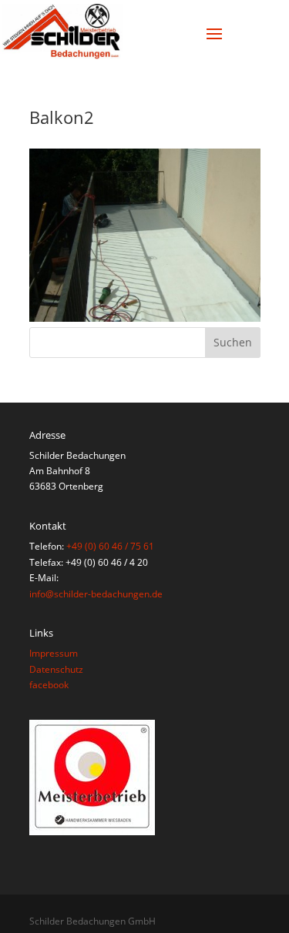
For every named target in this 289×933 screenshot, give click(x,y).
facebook (49, 684)
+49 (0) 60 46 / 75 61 (110, 546)
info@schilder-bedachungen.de (96, 593)
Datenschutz (56, 669)
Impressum (53, 653)
